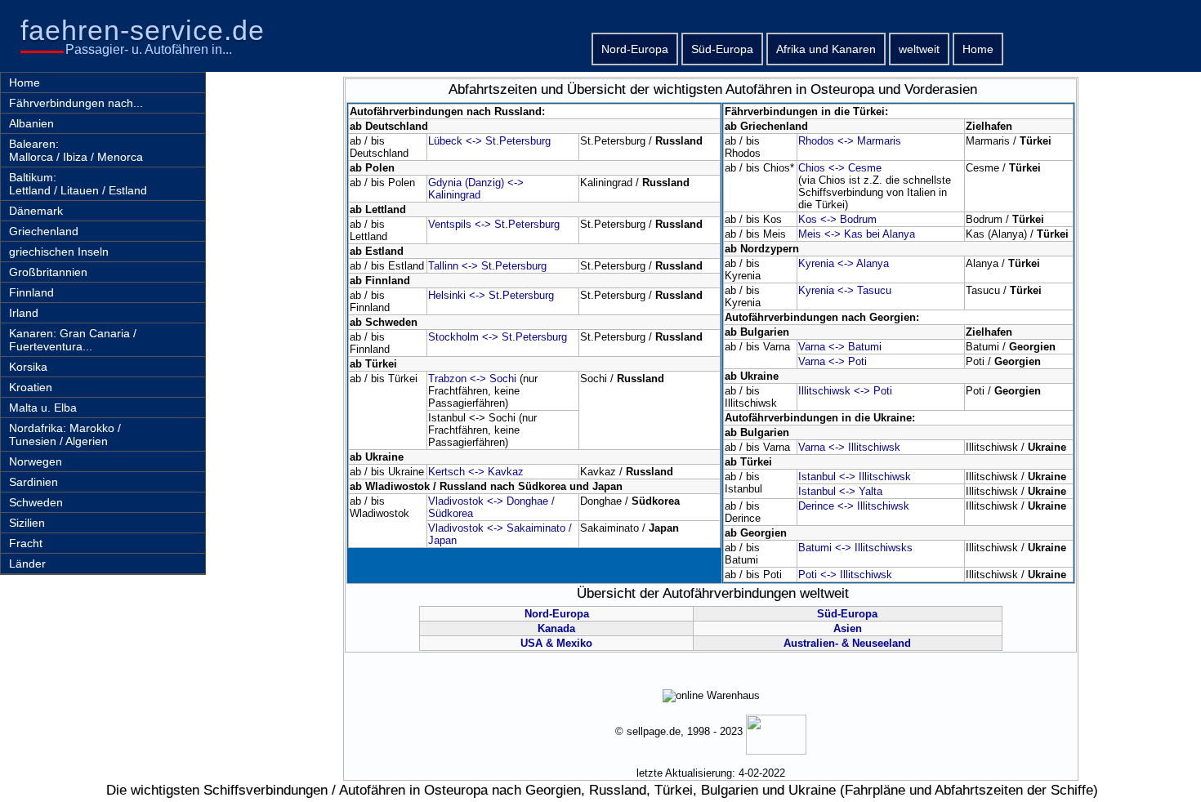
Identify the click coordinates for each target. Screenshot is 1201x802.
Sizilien (27, 522)
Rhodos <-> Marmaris (849, 141)
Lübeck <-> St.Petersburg (489, 141)
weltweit (919, 49)
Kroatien (30, 387)
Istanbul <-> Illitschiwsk (854, 476)
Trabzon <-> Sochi (472, 378)
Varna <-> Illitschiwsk (849, 447)
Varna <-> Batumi (840, 347)
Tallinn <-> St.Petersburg (487, 266)
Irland (23, 312)
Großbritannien (48, 271)
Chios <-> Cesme (840, 168)
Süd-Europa (722, 49)
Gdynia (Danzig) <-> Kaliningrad (476, 188)
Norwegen (35, 461)
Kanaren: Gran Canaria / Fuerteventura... (72, 340)
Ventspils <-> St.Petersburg (494, 224)
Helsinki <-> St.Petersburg (491, 295)
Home (977, 49)
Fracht (25, 543)
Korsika (28, 366)
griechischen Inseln (59, 251)
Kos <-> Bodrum (837, 219)
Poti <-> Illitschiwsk (845, 574)
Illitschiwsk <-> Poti (845, 391)
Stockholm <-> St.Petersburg (497, 337)
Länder (27, 563)
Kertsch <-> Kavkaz (476, 472)
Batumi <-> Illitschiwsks (855, 547)
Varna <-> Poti (832, 361)
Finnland (31, 292)
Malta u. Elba (43, 407)
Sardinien (33, 481)
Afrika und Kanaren (826, 49)
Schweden (36, 502)
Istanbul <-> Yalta (840, 491)
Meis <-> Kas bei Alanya (856, 234)
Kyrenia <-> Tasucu (844, 290)
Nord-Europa (634, 49)
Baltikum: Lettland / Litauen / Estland (78, 184)
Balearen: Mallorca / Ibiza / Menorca (76, 150)
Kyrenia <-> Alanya (843, 263)
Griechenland (43, 231)
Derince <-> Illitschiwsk (853, 506)
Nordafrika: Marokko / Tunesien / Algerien (65, 434)
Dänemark (36, 210)
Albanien (31, 123)
